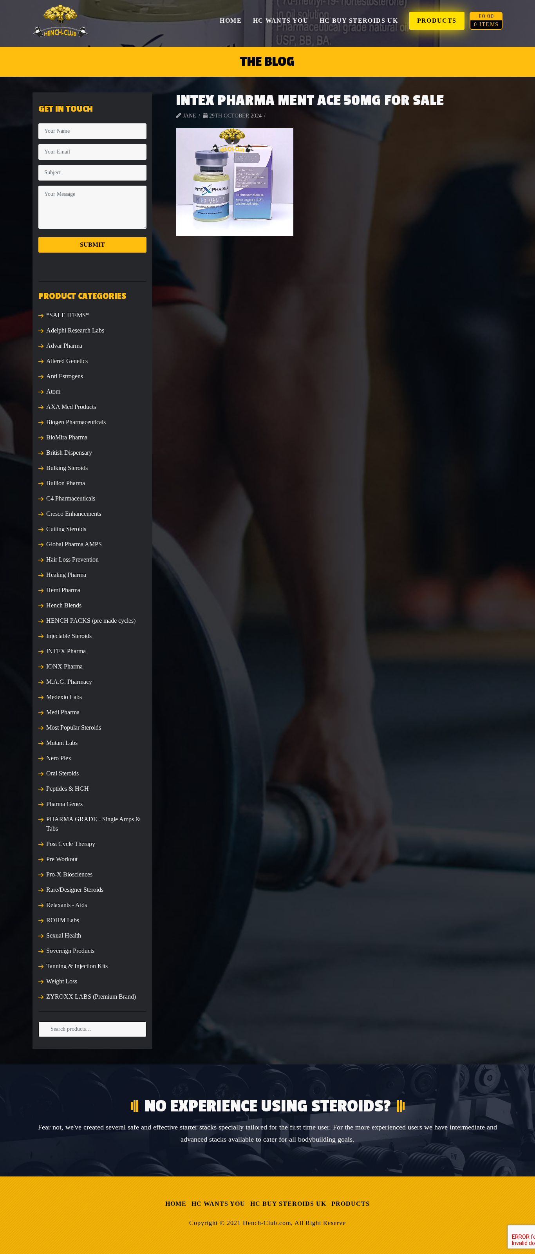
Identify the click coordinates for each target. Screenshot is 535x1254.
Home (175, 1203)
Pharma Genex (64, 803)
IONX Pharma (64, 666)
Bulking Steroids (67, 467)
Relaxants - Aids (66, 905)
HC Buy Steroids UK (288, 1203)
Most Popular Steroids (73, 727)
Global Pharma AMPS (74, 544)
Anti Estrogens (64, 376)
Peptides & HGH (67, 788)
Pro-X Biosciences (69, 874)
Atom (53, 391)
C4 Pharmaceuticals (70, 498)
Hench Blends (63, 605)
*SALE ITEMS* (67, 315)
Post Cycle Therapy (70, 843)
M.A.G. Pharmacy (69, 681)
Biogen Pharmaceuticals (76, 422)
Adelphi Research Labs (75, 330)
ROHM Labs (62, 920)
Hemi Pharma (63, 590)
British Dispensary (69, 452)
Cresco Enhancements (73, 513)
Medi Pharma (63, 712)
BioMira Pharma (66, 437)
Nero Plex (58, 758)
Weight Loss (61, 981)
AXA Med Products (71, 406)
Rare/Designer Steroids (74, 889)
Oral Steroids (62, 773)
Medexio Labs (64, 697)
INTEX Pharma (66, 651)
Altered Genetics (67, 361)
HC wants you (218, 1203)
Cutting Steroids (66, 529)
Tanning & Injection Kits (77, 966)
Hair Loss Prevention (72, 559)
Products (350, 1203)
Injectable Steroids (69, 635)
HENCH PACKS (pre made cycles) (91, 620)
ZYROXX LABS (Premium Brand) (91, 996)
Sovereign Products (70, 950)
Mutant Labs (62, 742)
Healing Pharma (66, 574)
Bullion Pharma (65, 483)
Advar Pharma (64, 345)
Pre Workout (62, 859)
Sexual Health (63, 935)
